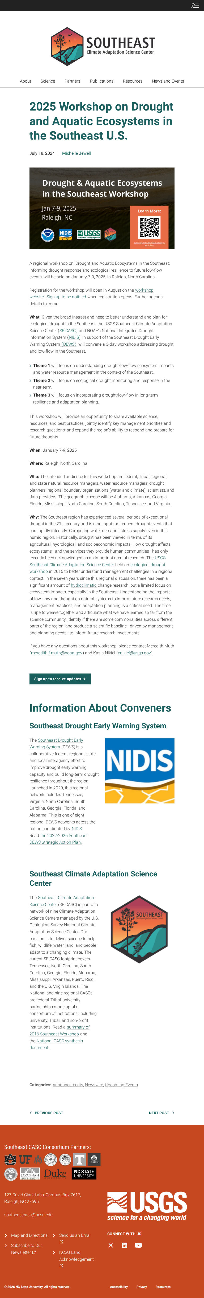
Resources (132, 81)
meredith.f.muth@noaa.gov (56, 652)
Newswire (94, 1084)
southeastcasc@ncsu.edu (28, 1214)
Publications (101, 81)
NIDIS (74, 337)
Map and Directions (29, 1235)
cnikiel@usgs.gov (134, 652)
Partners (72, 81)
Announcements (68, 1084)
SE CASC (68, 330)
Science (48, 81)
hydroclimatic (83, 585)
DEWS (68, 344)
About (25, 81)
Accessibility (119, 1287)
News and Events (168, 81)
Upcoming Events (121, 1084)
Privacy (142, 1287)
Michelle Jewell (76, 153)
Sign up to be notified (66, 296)
